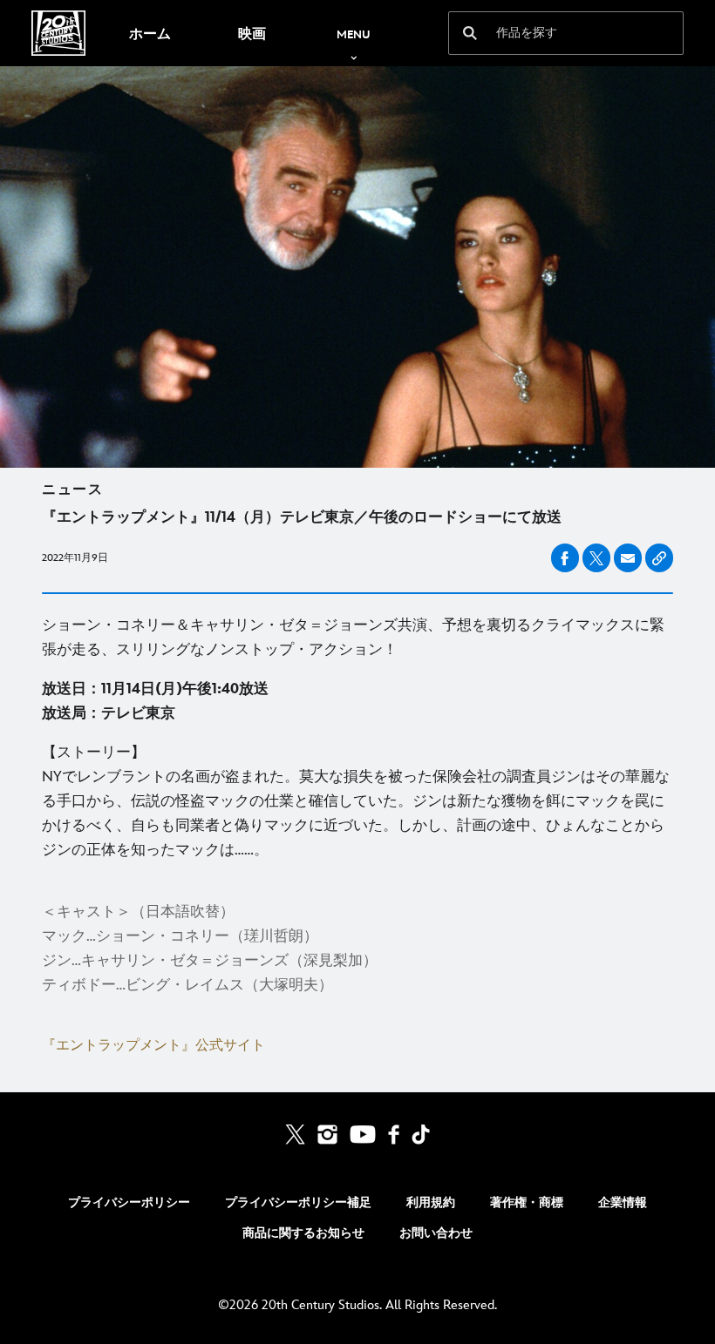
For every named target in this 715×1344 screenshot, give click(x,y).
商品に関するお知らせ (303, 1233)
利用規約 (430, 1202)
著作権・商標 (526, 1202)
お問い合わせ (436, 1233)
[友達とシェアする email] (628, 558)
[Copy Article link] (659, 558)
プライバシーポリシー (129, 1202)
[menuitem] (150, 33)
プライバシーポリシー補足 (298, 1202)
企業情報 (622, 1202)
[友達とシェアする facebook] (565, 558)
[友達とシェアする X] (596, 558)
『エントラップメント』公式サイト (153, 1045)
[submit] (470, 33)
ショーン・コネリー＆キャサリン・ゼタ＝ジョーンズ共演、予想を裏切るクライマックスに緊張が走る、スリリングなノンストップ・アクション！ (353, 637)
